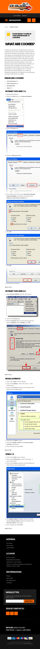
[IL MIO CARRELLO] (33, 20)
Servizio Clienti (10, 557)
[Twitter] (16, 613)
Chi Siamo (9, 543)
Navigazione (15, 20)
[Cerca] (29, 20)
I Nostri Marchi (10, 547)
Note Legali (9, 578)
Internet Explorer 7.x (12, 81)
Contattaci (9, 582)
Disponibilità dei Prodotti (13, 560)
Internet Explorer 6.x (12, 83)
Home (6, 27)
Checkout (24, 15)
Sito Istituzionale (10, 580)
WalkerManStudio (28, 643)
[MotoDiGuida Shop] (20, 6)
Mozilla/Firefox (11, 86)
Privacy (8, 576)
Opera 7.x (9, 88)
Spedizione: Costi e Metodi (13, 562)
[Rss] (8, 613)
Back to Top (8, 287)
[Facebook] (12, 613)
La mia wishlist (16, 15)
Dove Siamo (9, 545)
